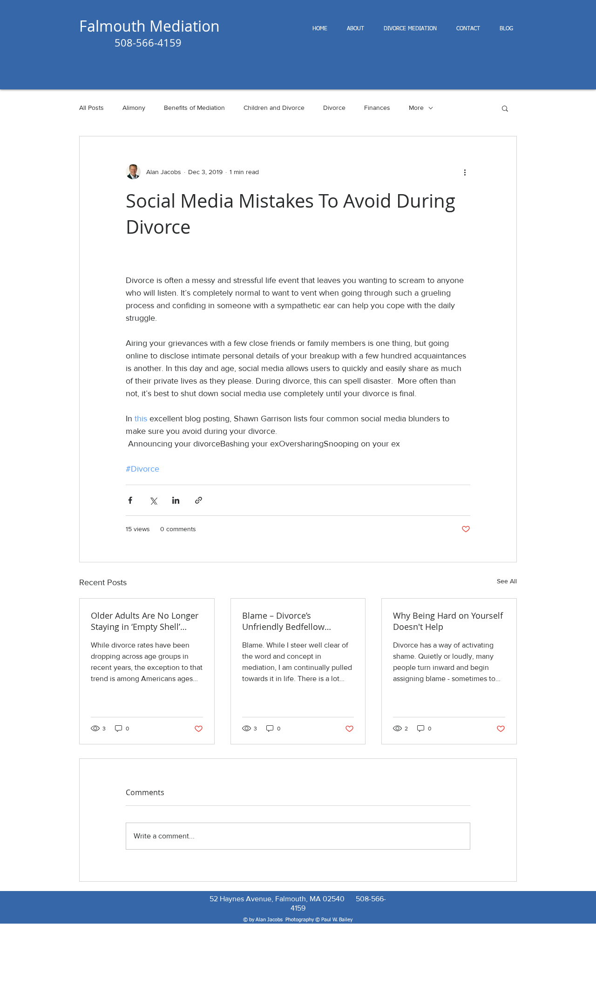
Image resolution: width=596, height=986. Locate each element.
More (416, 107)
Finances (377, 107)
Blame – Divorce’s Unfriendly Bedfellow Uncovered (283, 621)
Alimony (133, 107)
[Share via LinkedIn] (175, 500)
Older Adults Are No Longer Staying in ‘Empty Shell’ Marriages (144, 621)
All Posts (91, 107)
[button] (505, 108)
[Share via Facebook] (130, 500)
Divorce (334, 107)
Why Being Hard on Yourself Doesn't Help (448, 621)
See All (507, 581)
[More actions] (464, 171)
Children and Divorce (274, 107)
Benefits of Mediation (194, 107)
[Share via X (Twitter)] (153, 500)
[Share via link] (198, 500)
